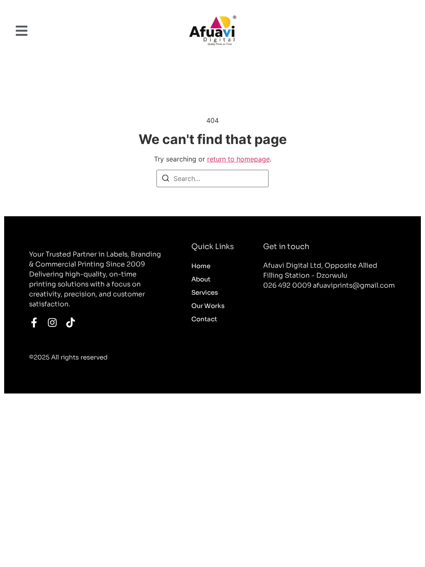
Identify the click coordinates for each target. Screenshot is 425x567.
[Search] (165, 179)
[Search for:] (212, 178)
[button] (21, 30)
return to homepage (238, 159)
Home (200, 266)
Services (204, 292)
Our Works (208, 306)
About (200, 279)
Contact (204, 319)
